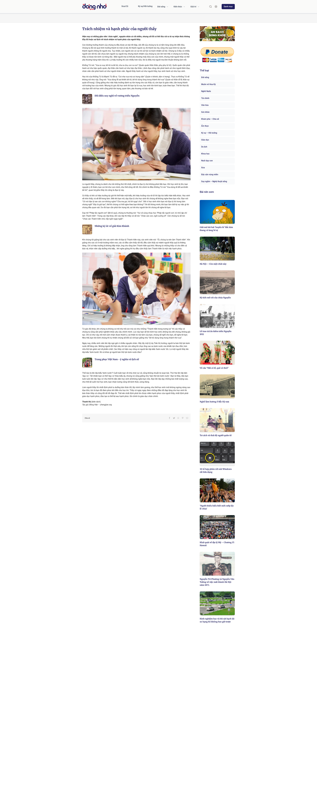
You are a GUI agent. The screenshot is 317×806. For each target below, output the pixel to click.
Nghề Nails (206, 91)
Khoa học (205, 154)
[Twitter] (174, 418)
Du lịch (204, 147)
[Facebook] (170, 418)
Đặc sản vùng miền (209, 174)
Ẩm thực (205, 126)
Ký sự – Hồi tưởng (209, 133)
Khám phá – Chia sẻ (210, 119)
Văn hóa (205, 105)
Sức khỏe (205, 112)
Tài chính (205, 98)
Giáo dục (205, 140)
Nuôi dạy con (207, 160)
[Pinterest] (183, 418)
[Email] (187, 418)
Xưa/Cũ (124, 6)
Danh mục (228, 6)
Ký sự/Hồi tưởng (145, 6)
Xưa (203, 167)
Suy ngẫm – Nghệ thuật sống (214, 181)
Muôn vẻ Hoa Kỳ (208, 84)
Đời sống (205, 77)
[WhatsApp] (178, 418)
